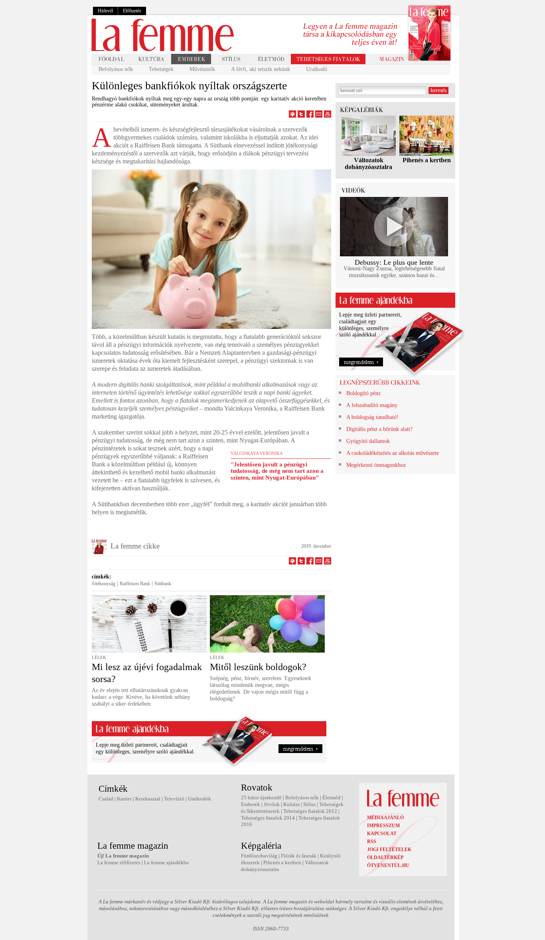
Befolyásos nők (116, 69)
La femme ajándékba (166, 862)
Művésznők (202, 69)
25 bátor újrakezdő (261, 797)
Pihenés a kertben (427, 160)
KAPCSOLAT (382, 833)
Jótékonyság (103, 583)
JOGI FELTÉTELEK (389, 849)
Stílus (309, 804)
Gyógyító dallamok (368, 441)
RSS (371, 841)
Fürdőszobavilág (259, 856)
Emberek (250, 804)
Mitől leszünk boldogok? (258, 667)
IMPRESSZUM (383, 825)
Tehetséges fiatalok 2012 (310, 811)
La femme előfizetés (118, 862)
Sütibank (162, 583)
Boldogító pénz (363, 393)
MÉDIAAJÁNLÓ (385, 817)
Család (106, 799)
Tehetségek (161, 69)
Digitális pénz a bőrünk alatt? (379, 429)
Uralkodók (199, 799)
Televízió (174, 799)
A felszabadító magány (371, 405)
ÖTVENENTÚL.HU (388, 865)
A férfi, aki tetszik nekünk (260, 69)
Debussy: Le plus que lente (394, 262)
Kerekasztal (147, 799)
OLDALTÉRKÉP (385, 857)
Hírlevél (105, 11)
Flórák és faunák (298, 856)
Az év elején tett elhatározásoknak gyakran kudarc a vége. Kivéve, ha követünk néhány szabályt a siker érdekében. (141, 697)
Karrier (124, 799)
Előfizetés (132, 11)
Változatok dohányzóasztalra (368, 163)
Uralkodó (316, 69)
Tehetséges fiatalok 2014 (268, 818)
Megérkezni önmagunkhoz (376, 465)
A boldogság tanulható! (372, 417)
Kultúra (291, 804)
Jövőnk (272, 804)
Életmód (331, 797)
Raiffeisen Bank (135, 583)
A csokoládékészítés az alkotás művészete (392, 453)
